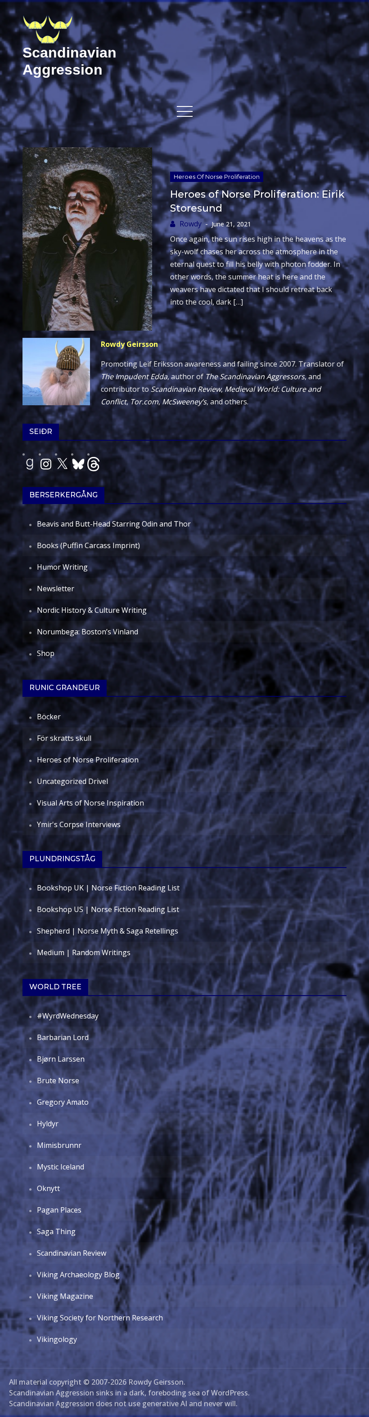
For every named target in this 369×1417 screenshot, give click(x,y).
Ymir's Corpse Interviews (79, 824)
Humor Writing (62, 567)
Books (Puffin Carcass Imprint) (88, 545)
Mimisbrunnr (59, 1145)
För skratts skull (64, 738)
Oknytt (48, 1188)
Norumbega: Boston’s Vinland (87, 632)
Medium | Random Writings (83, 952)
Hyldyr (47, 1124)
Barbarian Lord (63, 1037)
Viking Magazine (65, 1296)
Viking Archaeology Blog (78, 1275)
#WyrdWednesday (68, 1016)
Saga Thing (56, 1231)
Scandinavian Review (71, 1253)
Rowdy (191, 224)
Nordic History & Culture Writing (92, 610)
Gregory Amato (63, 1102)
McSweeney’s (184, 402)
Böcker (49, 717)
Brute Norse (58, 1080)
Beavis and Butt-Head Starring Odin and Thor (114, 524)
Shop (45, 653)
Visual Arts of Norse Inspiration (90, 803)
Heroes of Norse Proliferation (217, 176)
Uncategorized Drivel (72, 781)
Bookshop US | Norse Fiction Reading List (108, 909)
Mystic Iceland (60, 1167)
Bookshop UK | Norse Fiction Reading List (108, 888)
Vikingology (57, 1339)
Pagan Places (59, 1210)
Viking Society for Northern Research (100, 1318)
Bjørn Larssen (61, 1059)
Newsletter (55, 588)
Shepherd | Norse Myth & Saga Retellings (107, 931)
